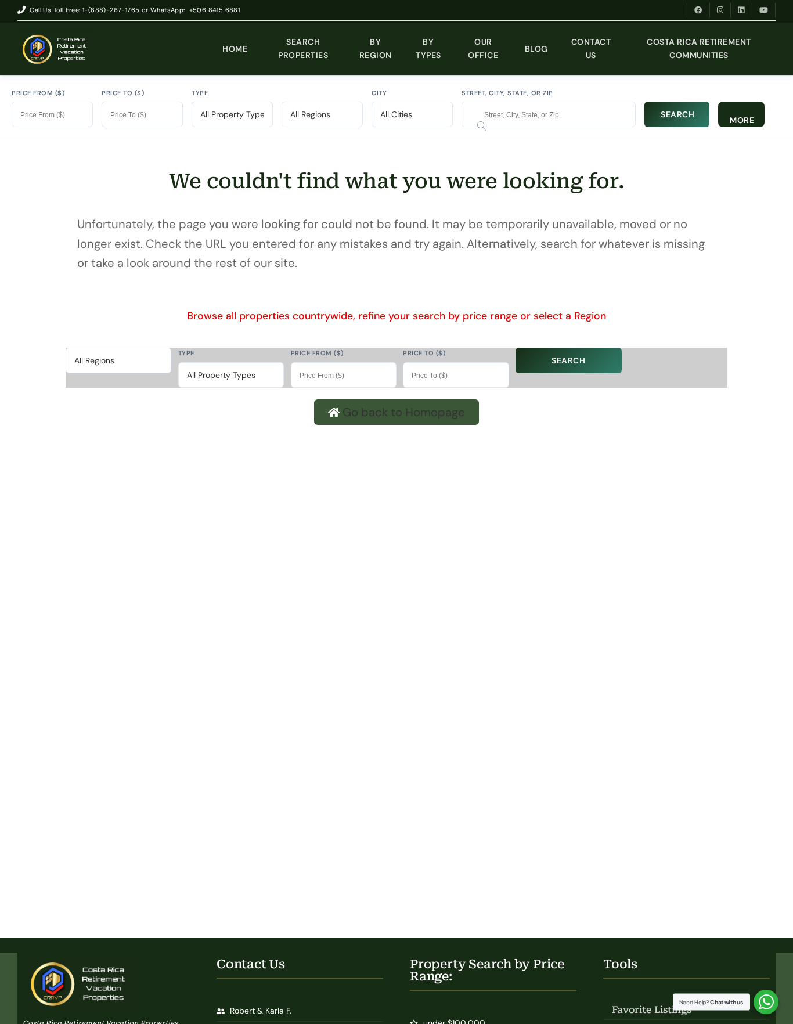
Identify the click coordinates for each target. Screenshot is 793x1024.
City (379, 93)
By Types (428, 48)
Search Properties (303, 48)
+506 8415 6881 (214, 10)
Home (234, 49)
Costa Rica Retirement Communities (699, 48)
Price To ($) (123, 93)
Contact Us (591, 48)
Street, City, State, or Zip (507, 93)
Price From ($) (38, 93)
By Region (375, 48)
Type (200, 93)
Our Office (483, 48)
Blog (536, 49)
